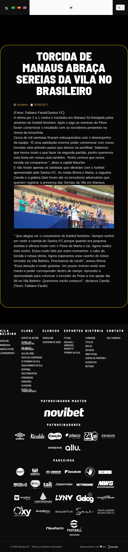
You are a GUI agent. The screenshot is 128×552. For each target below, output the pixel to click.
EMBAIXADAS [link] (27, 377)
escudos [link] (89, 350)
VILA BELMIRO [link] (27, 353)
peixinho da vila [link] (72, 352)
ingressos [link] (5, 345)
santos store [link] (7, 349)
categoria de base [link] (52, 342)
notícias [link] (89, 366)
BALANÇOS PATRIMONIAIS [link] (27, 348)
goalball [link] (69, 342)
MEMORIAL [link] (26, 369)
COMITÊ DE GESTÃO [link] (30, 338)
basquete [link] (69, 348)
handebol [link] (69, 345)
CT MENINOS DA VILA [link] (30, 361)
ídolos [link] (88, 346)
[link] (6, 8)
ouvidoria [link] (26, 385)
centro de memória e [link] (95, 358)
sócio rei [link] (4, 341)
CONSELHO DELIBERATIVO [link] (27, 343)
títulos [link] (89, 342)
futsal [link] (67, 338)
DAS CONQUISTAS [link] (29, 373)
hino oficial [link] (91, 354)
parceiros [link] (26, 381)
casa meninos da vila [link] (31, 365)
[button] (71, 7)
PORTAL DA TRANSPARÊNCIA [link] (28, 390)
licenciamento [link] (7, 353)
